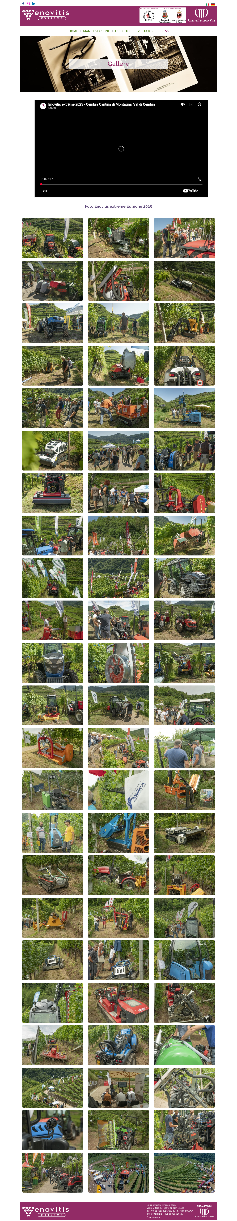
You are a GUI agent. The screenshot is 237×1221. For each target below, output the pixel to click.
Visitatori (146, 31)
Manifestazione (96, 31)
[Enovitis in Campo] (44, 1209)
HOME (73, 31)
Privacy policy (153, 1217)
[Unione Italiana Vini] (201, 15)
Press (164, 31)
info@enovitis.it (154, 1214)
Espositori (124, 31)
